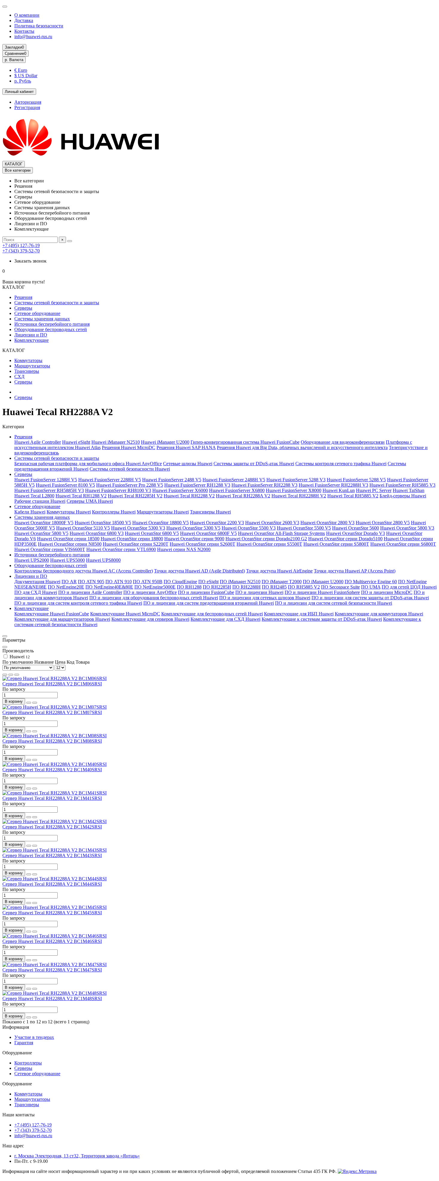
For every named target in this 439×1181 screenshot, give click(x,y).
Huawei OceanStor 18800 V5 (160, 522)
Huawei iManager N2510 (115, 442)
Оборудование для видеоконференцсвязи (343, 442)
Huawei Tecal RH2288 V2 (189, 495)
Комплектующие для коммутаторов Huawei (379, 613)
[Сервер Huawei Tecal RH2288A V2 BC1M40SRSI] (54, 764)
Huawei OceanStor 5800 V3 (407, 527)
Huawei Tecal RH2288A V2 (243, 495)
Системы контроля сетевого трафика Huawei (340, 463)
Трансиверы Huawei (210, 511)
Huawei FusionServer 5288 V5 (356, 479)
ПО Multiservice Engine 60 (371, 581)
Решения (23, 297)
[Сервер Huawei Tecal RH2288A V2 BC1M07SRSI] (54, 707)
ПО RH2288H (246, 586)
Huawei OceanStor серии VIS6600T (49, 549)
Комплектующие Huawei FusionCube (51, 613)
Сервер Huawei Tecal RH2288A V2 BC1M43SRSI (52, 855)
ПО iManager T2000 (282, 581)
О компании (26, 15)
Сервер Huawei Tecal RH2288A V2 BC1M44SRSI (52, 884)
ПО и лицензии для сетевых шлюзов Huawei (264, 597)
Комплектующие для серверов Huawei (150, 619)
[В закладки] (28, 703)
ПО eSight (208, 581)
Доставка (23, 20)
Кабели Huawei (29, 511)
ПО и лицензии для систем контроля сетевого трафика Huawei (78, 603)
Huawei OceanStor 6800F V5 (208, 533)
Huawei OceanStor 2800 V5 (383, 522)
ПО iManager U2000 (323, 581)
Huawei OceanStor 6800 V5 (152, 533)
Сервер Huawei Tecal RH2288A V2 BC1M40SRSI (52, 769)
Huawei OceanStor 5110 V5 (83, 527)
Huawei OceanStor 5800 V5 (41, 533)
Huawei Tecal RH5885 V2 (352, 495)
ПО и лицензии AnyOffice (150, 592)
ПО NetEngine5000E (155, 586)
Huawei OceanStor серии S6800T (403, 544)
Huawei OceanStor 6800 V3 (97, 533)
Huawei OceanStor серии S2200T (135, 544)
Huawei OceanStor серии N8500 (70, 544)
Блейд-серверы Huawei (403, 495)
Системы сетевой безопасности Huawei (130, 468)
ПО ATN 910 (118, 581)
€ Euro (20, 70)
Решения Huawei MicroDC (128, 447)
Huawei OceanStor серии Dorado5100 (345, 538)
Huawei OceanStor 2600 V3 (272, 522)
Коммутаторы (28, 360)
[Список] (10, 675)
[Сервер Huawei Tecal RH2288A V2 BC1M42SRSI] (54, 821)
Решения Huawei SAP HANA (186, 447)
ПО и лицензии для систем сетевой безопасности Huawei (333, 603)
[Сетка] (4, 675)
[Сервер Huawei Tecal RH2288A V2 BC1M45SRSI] (54, 907)
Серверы (23, 308)
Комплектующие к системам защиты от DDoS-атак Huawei (322, 619)
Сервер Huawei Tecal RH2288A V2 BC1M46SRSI (52, 941)
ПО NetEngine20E (66, 586)
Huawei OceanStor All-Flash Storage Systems (281, 533)
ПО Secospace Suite (340, 586)
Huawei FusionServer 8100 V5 (65, 485)
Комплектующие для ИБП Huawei (299, 613)
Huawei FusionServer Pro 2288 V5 (129, 485)
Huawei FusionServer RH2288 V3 (264, 485)
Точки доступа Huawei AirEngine (279, 570)
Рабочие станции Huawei (39, 501)
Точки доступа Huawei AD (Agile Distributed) (199, 570)
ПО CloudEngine (180, 581)
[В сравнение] (34, 703)
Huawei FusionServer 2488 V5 (171, 479)
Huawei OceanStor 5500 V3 (249, 527)
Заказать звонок (30, 260)
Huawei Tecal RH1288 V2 (81, 495)
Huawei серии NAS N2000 (184, 549)
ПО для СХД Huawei (35, 592)
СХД (19, 376)
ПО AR (69, 581)
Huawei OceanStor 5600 (355, 527)
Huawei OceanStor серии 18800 (132, 538)
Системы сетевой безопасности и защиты (56, 302)
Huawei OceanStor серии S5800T (336, 544)
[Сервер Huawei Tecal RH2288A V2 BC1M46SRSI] (54, 935)
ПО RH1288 (189, 586)
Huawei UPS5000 (67, 560)
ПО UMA (370, 586)
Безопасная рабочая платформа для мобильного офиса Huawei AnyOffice (88, 463)
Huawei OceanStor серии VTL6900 (121, 549)
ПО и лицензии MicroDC (386, 592)
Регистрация (27, 107)
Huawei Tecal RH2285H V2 (135, 495)
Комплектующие (31, 340)
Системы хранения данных (42, 318)
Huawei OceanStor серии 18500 (68, 538)
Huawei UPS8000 (103, 560)
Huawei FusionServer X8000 (293, 490)
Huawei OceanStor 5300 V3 (138, 527)
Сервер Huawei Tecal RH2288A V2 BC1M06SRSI (52, 683)
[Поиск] (69, 241)
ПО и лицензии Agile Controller (90, 592)
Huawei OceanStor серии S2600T (202, 544)
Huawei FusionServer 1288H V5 (45, 479)
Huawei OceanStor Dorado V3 (355, 533)
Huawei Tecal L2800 (34, 495)
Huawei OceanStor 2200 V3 (217, 522)
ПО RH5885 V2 (304, 586)
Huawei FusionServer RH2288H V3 (333, 485)
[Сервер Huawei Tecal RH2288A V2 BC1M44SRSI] (54, 878)
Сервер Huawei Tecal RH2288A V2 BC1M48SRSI (52, 998)
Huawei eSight (76, 442)
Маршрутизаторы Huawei (163, 511)
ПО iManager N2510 (240, 581)
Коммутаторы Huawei (69, 511)
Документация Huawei (37, 581)
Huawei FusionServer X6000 (180, 490)
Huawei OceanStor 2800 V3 (327, 522)
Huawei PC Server (374, 490)
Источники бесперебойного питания (52, 324)
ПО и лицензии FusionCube (206, 592)
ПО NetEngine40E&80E (109, 586)
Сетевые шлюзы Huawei (187, 463)
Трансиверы (26, 371)
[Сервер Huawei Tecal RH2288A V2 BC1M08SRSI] (54, 735)
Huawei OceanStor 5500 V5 (304, 527)
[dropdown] (4, 6)
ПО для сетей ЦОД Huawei (409, 586)
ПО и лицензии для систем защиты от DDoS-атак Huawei (370, 597)
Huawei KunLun (339, 490)
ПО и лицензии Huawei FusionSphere (322, 592)
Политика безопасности (38, 25)
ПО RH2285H (217, 586)
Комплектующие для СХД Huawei (225, 619)
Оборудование (17, 1052)
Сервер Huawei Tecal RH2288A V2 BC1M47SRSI (52, 969)
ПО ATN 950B (147, 581)
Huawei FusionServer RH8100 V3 (118, 490)
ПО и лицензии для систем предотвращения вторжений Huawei (208, 603)
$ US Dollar (25, 75)
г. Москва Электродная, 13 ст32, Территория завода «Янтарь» (77, 1155)
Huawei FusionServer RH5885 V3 (402, 485)
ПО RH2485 (274, 586)
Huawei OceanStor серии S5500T (269, 544)
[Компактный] (16, 675)
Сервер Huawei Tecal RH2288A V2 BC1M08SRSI (52, 741)
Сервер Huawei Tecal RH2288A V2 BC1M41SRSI (52, 798)
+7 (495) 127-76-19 (21, 245)
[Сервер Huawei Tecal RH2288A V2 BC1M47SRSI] (54, 964)
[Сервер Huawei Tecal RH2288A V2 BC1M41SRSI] (54, 792)
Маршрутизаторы (32, 365)
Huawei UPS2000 (31, 560)
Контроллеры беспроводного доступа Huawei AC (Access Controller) (83, 570)
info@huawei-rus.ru (33, 36)
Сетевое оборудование (37, 313)
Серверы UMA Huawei (90, 501)
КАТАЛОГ (13, 164)
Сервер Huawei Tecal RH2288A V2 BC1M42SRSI (52, 826)
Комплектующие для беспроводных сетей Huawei (212, 613)
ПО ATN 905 (91, 581)
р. (14, 60)
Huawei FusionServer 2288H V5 (109, 479)
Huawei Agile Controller (37, 442)
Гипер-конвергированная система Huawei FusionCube (245, 442)
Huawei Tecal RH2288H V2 (298, 495)
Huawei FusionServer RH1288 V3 (197, 485)
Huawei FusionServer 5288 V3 (296, 479)
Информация (15, 1027)
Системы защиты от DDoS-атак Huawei (254, 463)
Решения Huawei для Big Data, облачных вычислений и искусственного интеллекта (302, 447)
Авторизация (27, 102)
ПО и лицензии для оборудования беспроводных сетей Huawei (153, 597)
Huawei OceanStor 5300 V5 (193, 527)
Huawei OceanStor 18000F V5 (43, 522)
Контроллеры (28, 1062)
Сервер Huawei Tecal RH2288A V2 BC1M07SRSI (52, 712)
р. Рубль (22, 80)
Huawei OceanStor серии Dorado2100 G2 (266, 538)
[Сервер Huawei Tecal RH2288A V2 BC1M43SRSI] (54, 850)
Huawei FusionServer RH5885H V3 (49, 490)
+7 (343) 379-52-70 (21, 250)
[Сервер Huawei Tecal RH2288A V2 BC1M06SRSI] (54, 678)
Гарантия (23, 1042)
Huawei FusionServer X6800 (237, 490)
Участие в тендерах (34, 1037)
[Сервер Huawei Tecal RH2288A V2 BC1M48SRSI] (54, 993)
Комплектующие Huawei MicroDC (125, 613)
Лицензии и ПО (30, 334)
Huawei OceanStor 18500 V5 (103, 522)
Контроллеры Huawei (114, 511)
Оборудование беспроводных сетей (50, 329)
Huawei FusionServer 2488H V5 (233, 479)
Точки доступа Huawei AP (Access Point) (354, 570)
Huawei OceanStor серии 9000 (194, 538)
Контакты (24, 31)
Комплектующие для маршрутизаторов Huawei (62, 619)
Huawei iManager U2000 (165, 442)
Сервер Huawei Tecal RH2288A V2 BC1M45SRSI (52, 912)
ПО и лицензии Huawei (259, 592)
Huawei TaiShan (408, 490)
